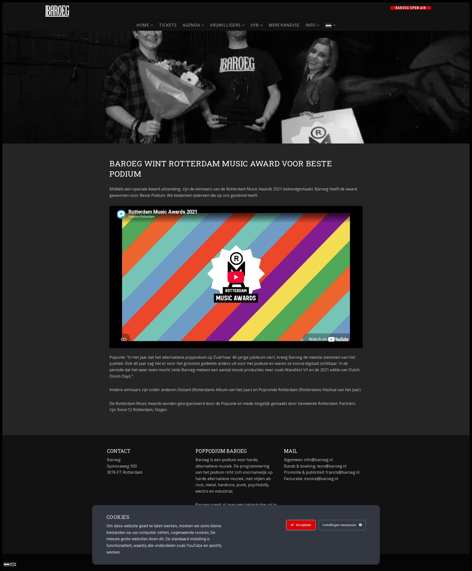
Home (142, 25)
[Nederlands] (330, 25)
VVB (255, 25)
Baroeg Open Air (411, 8)
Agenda (191, 25)
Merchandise (284, 25)
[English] (13, 564)
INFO (310, 25)
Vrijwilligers (225, 25)
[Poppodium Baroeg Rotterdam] (57, 11)
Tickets (168, 25)
